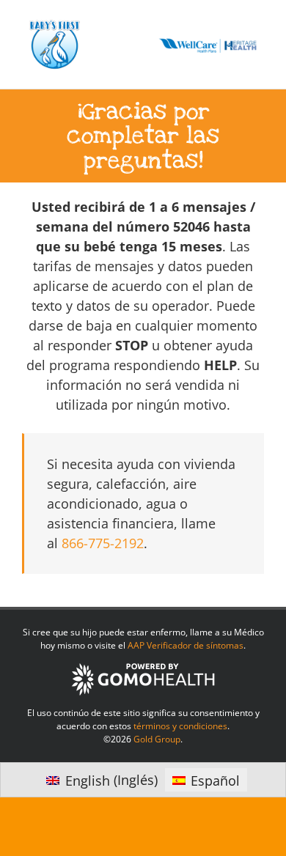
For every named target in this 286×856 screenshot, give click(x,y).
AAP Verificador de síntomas (185, 645)
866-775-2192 (103, 543)
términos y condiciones (180, 726)
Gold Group (156, 739)
